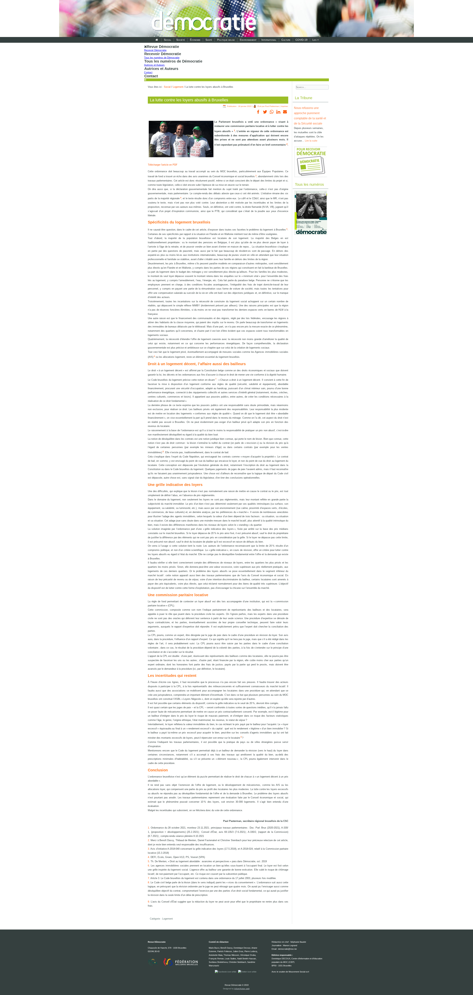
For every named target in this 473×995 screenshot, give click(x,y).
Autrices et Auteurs (154, 65)
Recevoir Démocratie (155, 50)
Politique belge (226, 39)
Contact (148, 72)
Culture (285, 39)
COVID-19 (301, 39)
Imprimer (284, 106)
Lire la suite (311, 140)
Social (167, 39)
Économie (195, 39)
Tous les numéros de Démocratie (161, 57)
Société (180, 39)
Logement (178, 86)
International (268, 39)
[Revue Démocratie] (203, 18)
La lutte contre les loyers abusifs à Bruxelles (189, 100)
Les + (315, 39)
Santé (208, 39)
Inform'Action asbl (241, 989)
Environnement (248, 39)
